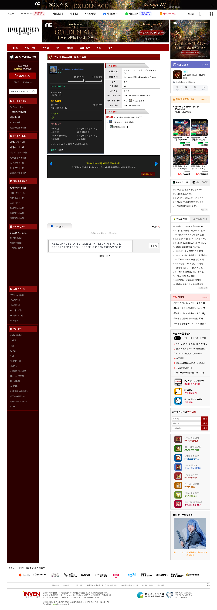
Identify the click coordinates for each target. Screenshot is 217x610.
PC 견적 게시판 (16, 315)
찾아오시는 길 (147, 585)
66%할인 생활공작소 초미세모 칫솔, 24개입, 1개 (191, 323)
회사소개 (55, 585)
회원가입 (15, 82)
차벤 (12, 345)
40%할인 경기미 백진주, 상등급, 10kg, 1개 (191, 313)
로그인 (190, 13)
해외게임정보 (15, 361)
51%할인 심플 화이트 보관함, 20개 (188, 318)
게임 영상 (14, 366)
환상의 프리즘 (138, 101)
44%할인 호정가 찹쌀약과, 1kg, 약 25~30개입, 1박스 (191, 308)
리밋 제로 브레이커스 (18, 391)
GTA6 (13, 406)
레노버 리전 (15, 381)
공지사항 (160, 585)
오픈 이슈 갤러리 (17, 295)
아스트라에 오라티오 (18, 401)
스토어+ (204, 99)
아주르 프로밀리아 (17, 396)
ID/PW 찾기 (28, 82)
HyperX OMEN (17, 376)
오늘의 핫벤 (15, 300)
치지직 (13, 340)
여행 (12, 355)
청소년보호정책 (111, 585)
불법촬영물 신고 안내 (129, 585)
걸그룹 (13, 350)
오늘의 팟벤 (15, 305)
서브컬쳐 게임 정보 (18, 371)
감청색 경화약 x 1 (120, 127)
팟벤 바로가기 (16, 335)
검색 (33, 91)
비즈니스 (66, 585)
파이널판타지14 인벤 (25, 57)
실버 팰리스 (15, 386)
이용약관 (78, 585)
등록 (154, 246)
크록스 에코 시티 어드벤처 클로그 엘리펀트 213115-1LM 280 (191, 303)
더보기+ (204, 65)
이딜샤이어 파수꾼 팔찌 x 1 (124, 122)
